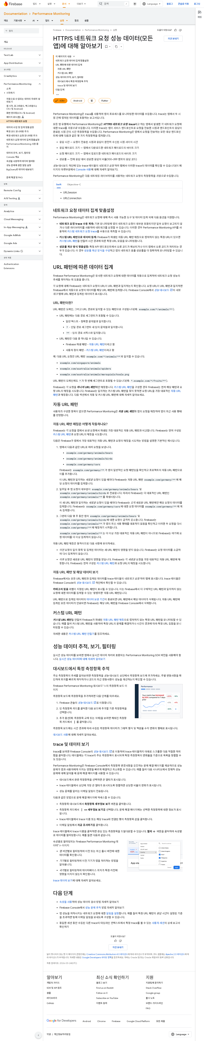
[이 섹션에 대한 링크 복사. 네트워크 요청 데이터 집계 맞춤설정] (117, 211)
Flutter (104, 100)
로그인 (197, 3)
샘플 (86, 20)
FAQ (148, 1008)
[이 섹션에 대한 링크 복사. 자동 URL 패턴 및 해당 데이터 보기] (101, 572)
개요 (6, 20)
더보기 (80, 3)
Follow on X (102, 993)
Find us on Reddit (104, 987)
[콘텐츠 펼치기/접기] (74, 56)
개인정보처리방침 (62, 1034)
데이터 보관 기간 (96, 599)
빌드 (35, 3)
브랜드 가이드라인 (154, 1003)
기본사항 (18, 20)
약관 (49, 1034)
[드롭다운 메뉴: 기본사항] (26, 20)
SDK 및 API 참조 (54, 987)
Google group (153, 993)
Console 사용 (83, 169)
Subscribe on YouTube (107, 998)
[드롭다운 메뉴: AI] (38, 20)
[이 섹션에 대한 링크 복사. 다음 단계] (76, 894)
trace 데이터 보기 (63, 880)
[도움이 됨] (175, 30)
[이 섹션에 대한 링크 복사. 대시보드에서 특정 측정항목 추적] (112, 669)
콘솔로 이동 (183, 3)
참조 (77, 20)
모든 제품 (160, 1021)
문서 (64, 3)
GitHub (50, 1003)
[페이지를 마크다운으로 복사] (116, 46)
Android (77, 100)
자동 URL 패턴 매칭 (113, 620)
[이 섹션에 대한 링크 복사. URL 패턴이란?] (76, 303)
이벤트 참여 (101, 1003)
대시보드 (161, 290)
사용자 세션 (158, 923)
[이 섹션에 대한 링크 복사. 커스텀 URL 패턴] (85, 613)
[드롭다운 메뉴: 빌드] (41, 4)
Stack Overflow (153, 987)
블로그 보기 (101, 982)
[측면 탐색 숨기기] (38, 1035)
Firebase (57, 30)
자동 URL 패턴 (97, 344)
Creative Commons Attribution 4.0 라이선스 (107, 954)
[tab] (58, 184)
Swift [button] (58, 184)
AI (34, 20)
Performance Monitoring (51, 14)
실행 (49, 3)
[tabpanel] (117, 195)
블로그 (170, 3)
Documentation (15, 14)
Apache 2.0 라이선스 (175, 954)
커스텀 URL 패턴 (68, 241)
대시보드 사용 (60, 734)
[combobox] (113, 4)
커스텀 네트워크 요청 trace (82, 231)
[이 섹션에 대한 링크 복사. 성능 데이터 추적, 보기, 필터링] (119, 647)
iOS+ (62, 100)
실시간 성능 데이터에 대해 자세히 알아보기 (82, 659)
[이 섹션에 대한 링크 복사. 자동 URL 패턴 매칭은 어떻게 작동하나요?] (111, 424)
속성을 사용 (65, 902)
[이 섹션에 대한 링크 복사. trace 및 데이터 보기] (92, 745)
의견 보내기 (173, 38)
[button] (19, 55)
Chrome (101, 1021)
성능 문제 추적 (93, 907)
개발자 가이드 (53, 982)
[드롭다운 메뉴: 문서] (70, 4)
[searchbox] (21, 30)
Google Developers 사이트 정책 (96, 957)
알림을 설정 (112, 913)
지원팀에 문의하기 (154, 982)
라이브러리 (52, 998)
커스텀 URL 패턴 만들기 (81, 634)
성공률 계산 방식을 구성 (97, 250)
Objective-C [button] (74, 184)
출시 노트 (150, 998)
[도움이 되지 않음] (180, 30)
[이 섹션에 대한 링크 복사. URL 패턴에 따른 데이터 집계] (116, 268)
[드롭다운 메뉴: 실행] (55, 4)
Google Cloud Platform (138, 1021)
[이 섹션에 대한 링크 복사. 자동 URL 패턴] (81, 405)
